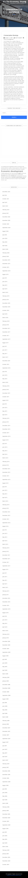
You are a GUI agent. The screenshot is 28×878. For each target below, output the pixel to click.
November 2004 (6, 860)
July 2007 (4, 745)
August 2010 (5, 612)
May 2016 (4, 378)
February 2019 (5, 296)
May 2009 (4, 666)
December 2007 (6, 727)
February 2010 (5, 634)
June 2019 (4, 281)
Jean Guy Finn (3, 174)
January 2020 (5, 256)
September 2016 (6, 368)
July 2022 (4, 195)
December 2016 (6, 360)
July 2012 (4, 529)
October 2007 (5, 735)
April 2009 (4, 670)
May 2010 (4, 623)
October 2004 (5, 864)
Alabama (12, 166)
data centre (9, 169)
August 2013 (5, 483)
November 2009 (6, 645)
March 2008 (5, 717)
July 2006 (4, 789)
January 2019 (5, 299)
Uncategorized (10, 39)
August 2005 (5, 828)
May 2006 (4, 796)
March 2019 (5, 292)
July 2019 (4, 278)
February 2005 (5, 850)
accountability (3, 166)
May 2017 (4, 353)
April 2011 (4, 583)
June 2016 (4, 375)
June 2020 (4, 238)
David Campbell (18, 37)
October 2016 (5, 364)
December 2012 (6, 511)
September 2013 (6, 479)
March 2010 (5, 630)
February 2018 (5, 321)
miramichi (3, 176)
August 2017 (5, 342)
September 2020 (6, 227)
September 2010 (6, 609)
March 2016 (5, 382)
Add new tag (8, 166)
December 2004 (6, 857)
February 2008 (5, 720)
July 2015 (4, 404)
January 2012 (5, 551)
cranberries (24, 167)
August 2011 (5, 569)
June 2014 (4, 447)
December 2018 (6, 303)
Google (19, 173)
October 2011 (5, 562)
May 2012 (4, 537)
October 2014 (5, 432)
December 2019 (6, 260)
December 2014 (6, 425)
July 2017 (4, 346)
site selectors (12, 178)
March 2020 (5, 249)
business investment (4, 167)
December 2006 (6, 771)
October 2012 (5, 519)
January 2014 (5, 465)
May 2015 (4, 411)
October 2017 (5, 335)
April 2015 (4, 414)
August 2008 (5, 699)
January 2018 (5, 324)
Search (14, 117)
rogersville (24, 177)
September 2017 (6, 339)
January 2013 (5, 508)
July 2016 (4, 371)
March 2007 (5, 760)
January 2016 (5, 389)
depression (13, 169)
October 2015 (5, 396)
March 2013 (5, 501)
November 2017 (6, 332)
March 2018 (5, 317)
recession (13, 177)
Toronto (2, 179)
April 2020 (4, 245)
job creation (8, 174)
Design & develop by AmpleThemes (14, 875)
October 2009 (5, 648)
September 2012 (6, 522)
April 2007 (4, 756)
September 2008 (6, 695)
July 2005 (4, 832)
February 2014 (5, 461)
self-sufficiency (7, 178)
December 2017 (6, 328)
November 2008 (6, 688)
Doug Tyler (23, 169)
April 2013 (4, 497)
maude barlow (20, 174)
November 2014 (6, 429)
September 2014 (6, 436)
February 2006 (5, 807)
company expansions (15, 167)
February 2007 (5, 763)
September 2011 (6, 565)
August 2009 (5, 655)
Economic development (12, 171)
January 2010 (5, 637)
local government (14, 174)
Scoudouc (3, 178)
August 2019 (5, 274)
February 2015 (5, 418)
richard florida (19, 177)
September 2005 (6, 825)
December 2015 (6, 393)
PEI (1, 177)
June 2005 (4, 835)
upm (6, 179)
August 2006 (5, 785)
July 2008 (4, 702)
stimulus (23, 178)
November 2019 (6, 263)
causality (9, 167)
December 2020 (6, 216)
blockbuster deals (21, 166)
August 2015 (5, 400)
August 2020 (5, 231)
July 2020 (4, 234)
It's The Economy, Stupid (14, 2)
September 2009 (6, 652)
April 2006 (4, 799)
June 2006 (4, 792)
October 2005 (5, 821)
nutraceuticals (19, 175)
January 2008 (5, 724)
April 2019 (4, 288)
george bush (7, 173)
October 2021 (5, 198)
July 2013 (4, 486)
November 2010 (6, 601)
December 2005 (6, 814)
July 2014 (4, 443)
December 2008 (6, 684)
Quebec (9, 177)
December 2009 (6, 641)
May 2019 (4, 285)
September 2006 (6, 781)
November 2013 (6, 472)
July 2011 (4, 573)
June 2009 (4, 663)
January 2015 (5, 422)
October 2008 (5, 691)
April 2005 (4, 843)
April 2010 (4, 627)
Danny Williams (3, 169)
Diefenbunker (18, 169)
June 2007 (4, 749)
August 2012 (5, 526)
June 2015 (4, 407)
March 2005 (5, 846)
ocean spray (24, 175)
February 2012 (5, 547)
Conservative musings (11, 35)
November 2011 (6, 558)
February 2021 (5, 209)
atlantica (15, 166)
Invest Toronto (23, 173)
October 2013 (5, 475)
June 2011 (4, 576)
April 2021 (4, 202)
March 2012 (5, 544)
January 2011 (5, 594)
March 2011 (5, 587)
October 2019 (5, 267)
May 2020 (4, 242)
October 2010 (5, 605)
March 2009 (5, 673)
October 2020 (5, 224)
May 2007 (4, 753)
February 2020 (5, 252)
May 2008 (4, 709)
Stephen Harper (18, 178)
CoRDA (21, 167)
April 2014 (4, 454)
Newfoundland (8, 175)
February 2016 (5, 386)
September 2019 (6, 270)
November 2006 (6, 774)
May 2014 (4, 450)
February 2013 (5, 504)
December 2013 (6, 468)
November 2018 (6, 306)
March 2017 (5, 357)
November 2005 (6, 817)
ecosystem (3, 173)
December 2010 (6, 598)
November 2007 (6, 731)
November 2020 (6, 220)
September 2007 (6, 738)
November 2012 (6, 515)
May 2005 (4, 839)
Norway (13, 176)
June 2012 (4, 533)
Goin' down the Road (13, 173)
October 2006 (5, 778)
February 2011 (5, 591)
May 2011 (4, 580)
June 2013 (4, 490)
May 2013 (4, 493)
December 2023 (6, 191)
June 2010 (4, 619)
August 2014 (5, 440)
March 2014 (5, 457)
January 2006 (5, 810)
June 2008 (4, 706)
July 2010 (4, 616)
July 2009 (4, 659)
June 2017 (4, 350)
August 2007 (5, 742)
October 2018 (5, 310)
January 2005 (5, 853)
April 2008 (4, 713)
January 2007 (5, 767)
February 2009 (5, 677)
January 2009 (5, 681)
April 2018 (4, 314)
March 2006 (5, 803)
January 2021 (5, 213)
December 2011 (6, 555)
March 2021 (5, 206)
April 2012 (4, 540)
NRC (15, 175)
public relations (5, 177)
